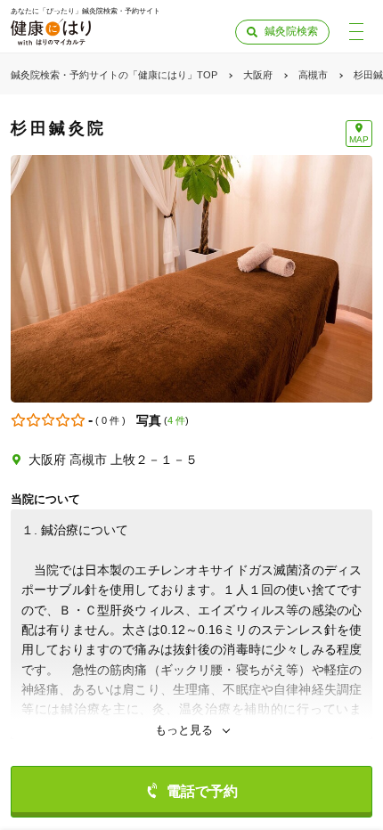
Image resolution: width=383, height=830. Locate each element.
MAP (359, 139)
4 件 (176, 420)
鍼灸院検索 (291, 31)
